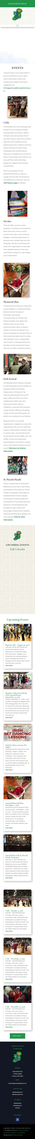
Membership (17, 1103)
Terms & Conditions (10, 1133)
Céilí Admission (17, 1106)
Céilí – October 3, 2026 (14, 911)
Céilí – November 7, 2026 (15, 959)
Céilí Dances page (11, 183)
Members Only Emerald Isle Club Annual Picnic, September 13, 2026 (16, 695)
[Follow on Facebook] (17, 1119)
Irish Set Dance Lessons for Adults (16, 746)
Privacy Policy (23, 1130)
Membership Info (17, 1092)
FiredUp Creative (17, 1135)
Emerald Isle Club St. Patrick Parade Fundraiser (16, 856)
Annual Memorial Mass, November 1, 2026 (14, 804)
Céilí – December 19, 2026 (15, 1007)
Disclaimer (21, 1133)
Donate (17, 1108)
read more (9, 666)
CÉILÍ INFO (16, 1036)
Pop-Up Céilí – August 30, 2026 (17, 645)
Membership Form (17, 1094)
